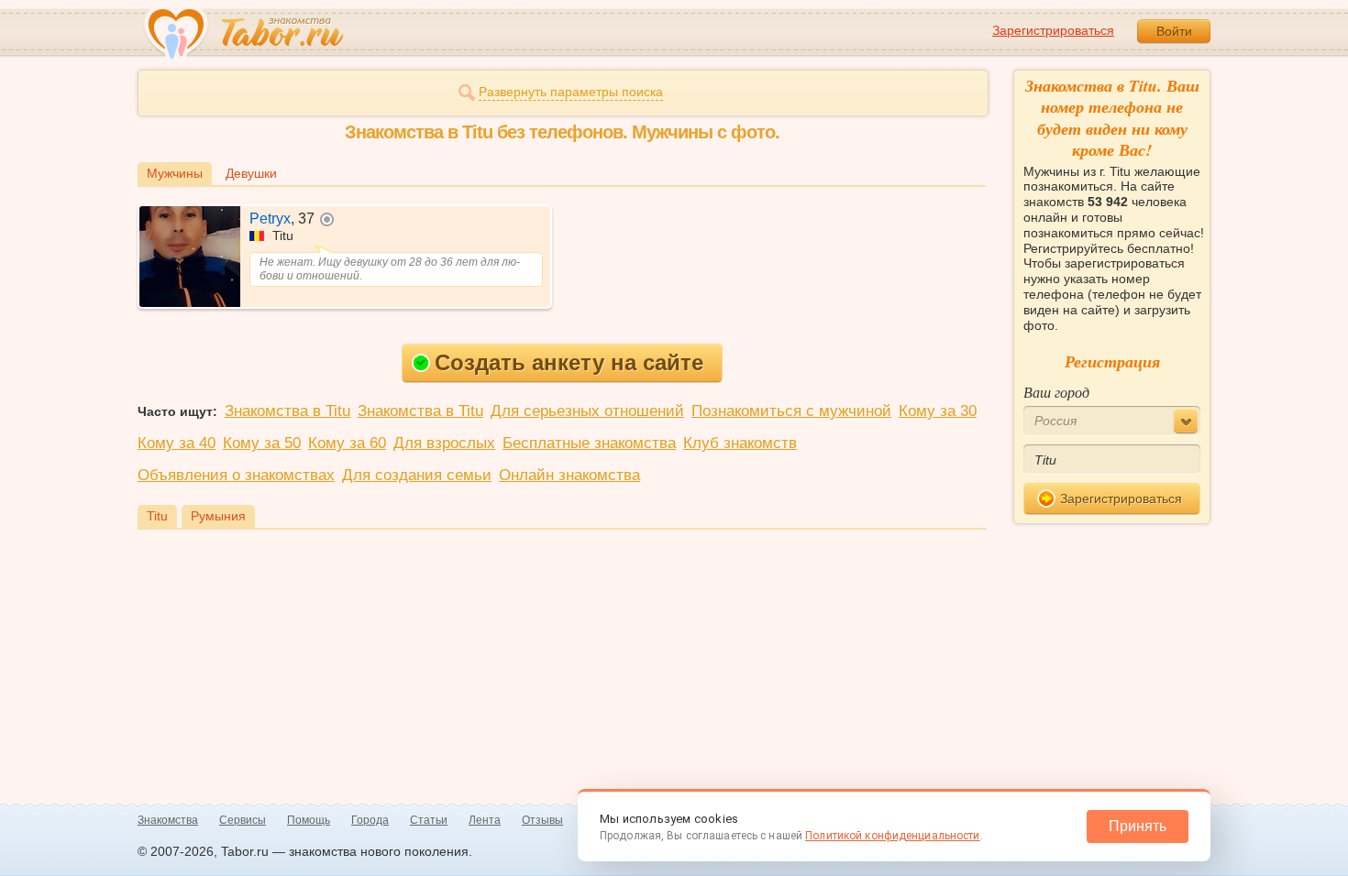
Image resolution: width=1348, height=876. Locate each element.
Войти (1174, 31)
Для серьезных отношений (587, 411)
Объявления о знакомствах (236, 475)
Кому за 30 (938, 411)
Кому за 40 (176, 443)
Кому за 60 (347, 443)
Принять (1137, 826)
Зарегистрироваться (1053, 30)
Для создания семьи (417, 475)
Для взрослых (444, 443)
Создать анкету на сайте (569, 362)
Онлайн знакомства (569, 475)
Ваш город (1056, 391)
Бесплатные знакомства (589, 443)
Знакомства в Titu (287, 411)
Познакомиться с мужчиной (791, 411)
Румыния (218, 516)
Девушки (251, 173)
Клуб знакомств (740, 443)
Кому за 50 (262, 443)
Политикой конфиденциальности (892, 835)
